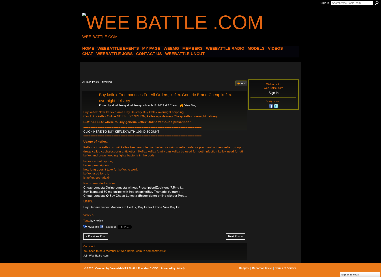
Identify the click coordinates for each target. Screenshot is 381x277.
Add (243, 83)
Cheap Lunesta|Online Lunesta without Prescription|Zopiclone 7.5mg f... (133, 187)
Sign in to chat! (350, 274)
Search (377, 3)
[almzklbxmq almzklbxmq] (89, 104)
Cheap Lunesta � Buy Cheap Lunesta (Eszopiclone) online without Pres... (135, 195)
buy (92, 220)
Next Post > (235, 236)
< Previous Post (96, 236)
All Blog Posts (90, 82)
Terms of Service (286, 268)
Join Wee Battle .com (95, 255)
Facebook (110, 226)
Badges (244, 268)
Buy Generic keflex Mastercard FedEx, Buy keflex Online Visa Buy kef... (133, 207)
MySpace (93, 226)
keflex (99, 220)
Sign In (325, 3)
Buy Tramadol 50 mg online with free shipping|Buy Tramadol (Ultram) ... (133, 191)
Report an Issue (262, 268)
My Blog (107, 82)
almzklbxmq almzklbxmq (126, 105)
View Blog (190, 105)
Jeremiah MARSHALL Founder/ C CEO (134, 268)
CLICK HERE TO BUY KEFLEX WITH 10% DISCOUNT (121, 131)
